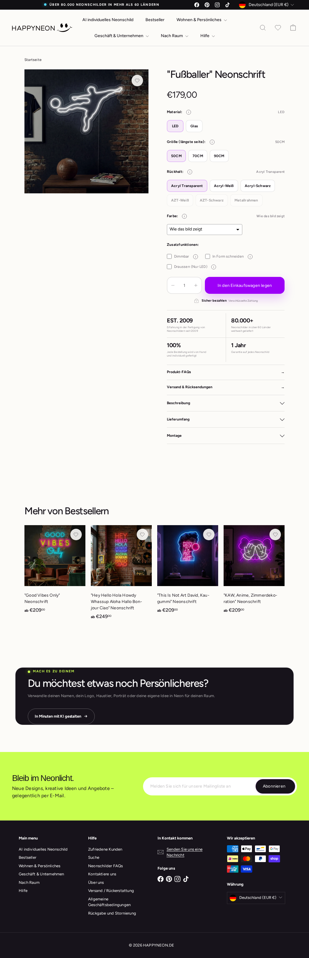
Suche (93, 857)
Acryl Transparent (187, 186)
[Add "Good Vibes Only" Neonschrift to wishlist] (76, 534)
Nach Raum (172, 35)
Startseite (33, 60)
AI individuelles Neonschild (107, 19)
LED (175, 126)
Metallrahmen (246, 200)
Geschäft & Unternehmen (119, 35)
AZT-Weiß (180, 200)
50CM (176, 156)
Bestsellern (87, 511)
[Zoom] (86, 131)
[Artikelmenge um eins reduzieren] (173, 285)
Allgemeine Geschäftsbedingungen (109, 902)
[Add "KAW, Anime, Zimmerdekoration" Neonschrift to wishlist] (275, 534)
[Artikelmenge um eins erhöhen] (196, 285)
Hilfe (205, 35)
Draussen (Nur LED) (194, 267)
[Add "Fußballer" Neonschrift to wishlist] (137, 80)
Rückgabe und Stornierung (112, 913)
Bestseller (154, 19)
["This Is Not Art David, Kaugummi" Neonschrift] (187, 572)
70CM (198, 156)
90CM (219, 156)
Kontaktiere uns (102, 874)
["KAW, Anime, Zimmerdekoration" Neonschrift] (254, 572)
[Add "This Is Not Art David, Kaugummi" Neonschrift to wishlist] (209, 534)
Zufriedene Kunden (105, 849)
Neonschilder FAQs (105, 866)
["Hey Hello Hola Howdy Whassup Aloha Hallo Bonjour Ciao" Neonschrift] (121, 575)
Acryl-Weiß (224, 186)
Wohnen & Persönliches (199, 19)
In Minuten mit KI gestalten (58, 716)
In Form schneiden (231, 256)
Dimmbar (185, 256)
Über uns (96, 882)
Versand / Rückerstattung (111, 890)
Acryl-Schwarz (258, 186)
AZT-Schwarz (212, 200)
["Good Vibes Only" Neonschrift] (54, 572)
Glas (194, 126)
